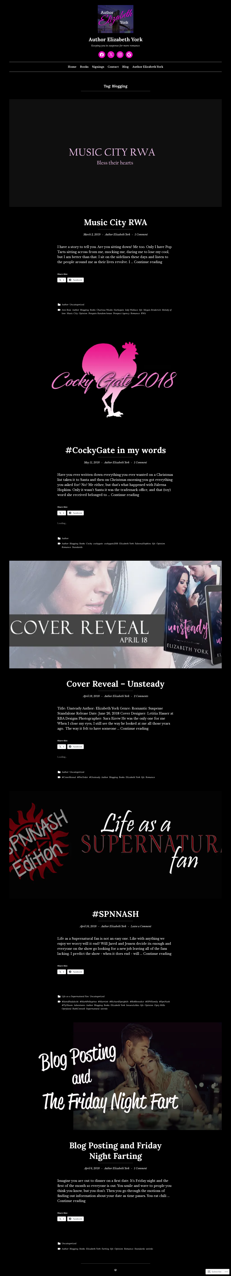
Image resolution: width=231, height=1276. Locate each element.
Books (84, 66)
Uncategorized (77, 304)
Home (72, 66)
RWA (143, 313)
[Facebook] (102, 54)
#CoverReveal (69, 777)
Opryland (66, 1008)
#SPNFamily (151, 1001)
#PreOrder (82, 777)
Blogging (84, 309)
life (140, 309)
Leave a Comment (141, 926)
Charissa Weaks (105, 309)
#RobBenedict (137, 1001)
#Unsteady (94, 777)
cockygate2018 (111, 543)
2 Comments (141, 696)
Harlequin (119, 309)
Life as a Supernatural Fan (75, 996)
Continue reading (148, 262)
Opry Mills (159, 1005)
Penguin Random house (100, 313)
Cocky (89, 543)
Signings (98, 66)
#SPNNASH (115, 914)
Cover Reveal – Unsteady (115, 683)
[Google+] (129, 54)
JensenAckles (132, 1005)
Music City (72, 313)
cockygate (98, 543)
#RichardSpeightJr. (119, 1001)
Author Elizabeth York (116, 39)
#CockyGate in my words (115, 450)
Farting (105, 1248)
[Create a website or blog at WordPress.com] (115, 1270)
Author (65, 304)
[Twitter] (111, 54)
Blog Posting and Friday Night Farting (115, 1150)
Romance (135, 313)
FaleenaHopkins (143, 543)
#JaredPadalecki (70, 1001)
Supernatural (92, 1008)
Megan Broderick (152, 309)
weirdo (104, 1008)
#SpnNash (164, 1001)
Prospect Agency (121, 313)
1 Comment (141, 234)
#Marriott (103, 1001)
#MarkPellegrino (88, 1001)
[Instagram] (120, 54)
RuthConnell (78, 1008)
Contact (113, 66)
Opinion (83, 313)
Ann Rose (66, 309)
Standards (77, 547)
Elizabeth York (126, 543)
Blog (125, 66)
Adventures (79, 1005)
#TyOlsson (67, 1005)
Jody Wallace (131, 309)
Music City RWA (115, 222)
